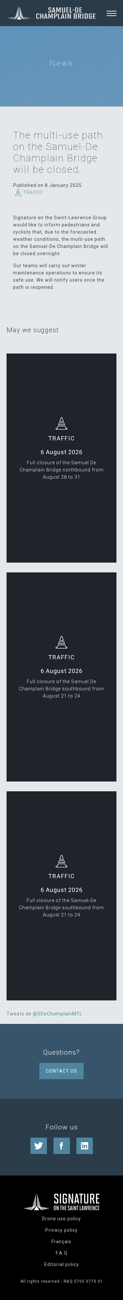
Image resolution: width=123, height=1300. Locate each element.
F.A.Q (62, 1253)
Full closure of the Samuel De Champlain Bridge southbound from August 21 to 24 (61, 689)
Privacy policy (61, 1230)
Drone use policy (61, 1218)
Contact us (61, 1071)
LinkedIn (84, 1146)
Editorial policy (61, 1264)
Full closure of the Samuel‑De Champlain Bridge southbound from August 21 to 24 (61, 907)
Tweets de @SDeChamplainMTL (44, 1013)
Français (61, 1241)
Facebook (61, 1146)
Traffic (33, 192)
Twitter (39, 1146)
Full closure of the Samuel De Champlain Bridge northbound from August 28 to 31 (62, 470)
